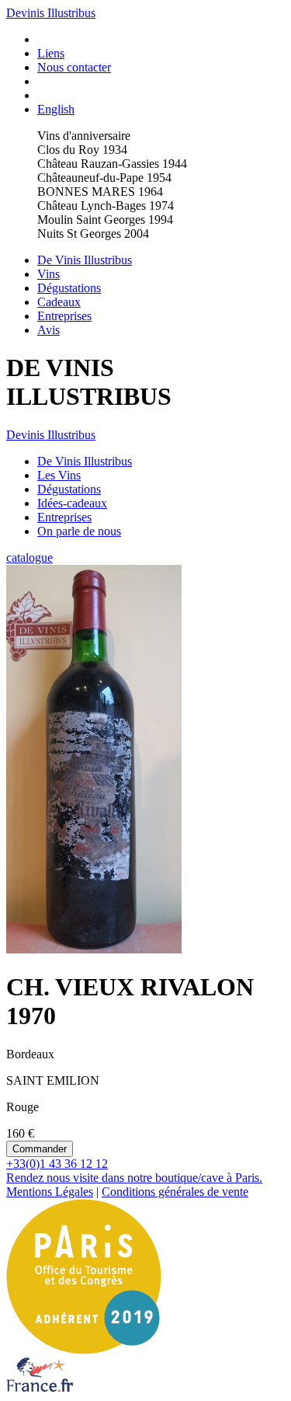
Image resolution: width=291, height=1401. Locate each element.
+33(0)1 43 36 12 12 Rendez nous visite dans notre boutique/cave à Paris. (134, 1170)
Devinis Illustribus (50, 12)
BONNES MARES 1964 (100, 191)
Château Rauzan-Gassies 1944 (112, 163)
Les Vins (59, 475)
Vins (48, 274)
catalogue (29, 557)
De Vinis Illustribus (84, 260)
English (55, 109)
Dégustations (69, 287)
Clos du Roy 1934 (82, 149)
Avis (48, 329)
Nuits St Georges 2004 (93, 233)
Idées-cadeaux (72, 503)
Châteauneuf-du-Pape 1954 (104, 177)
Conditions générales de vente (175, 1191)
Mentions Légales (49, 1191)
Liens (50, 53)
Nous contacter (74, 67)
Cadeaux (59, 301)
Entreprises (64, 315)
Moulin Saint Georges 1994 (105, 219)
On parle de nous (79, 531)
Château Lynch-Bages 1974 (105, 205)
